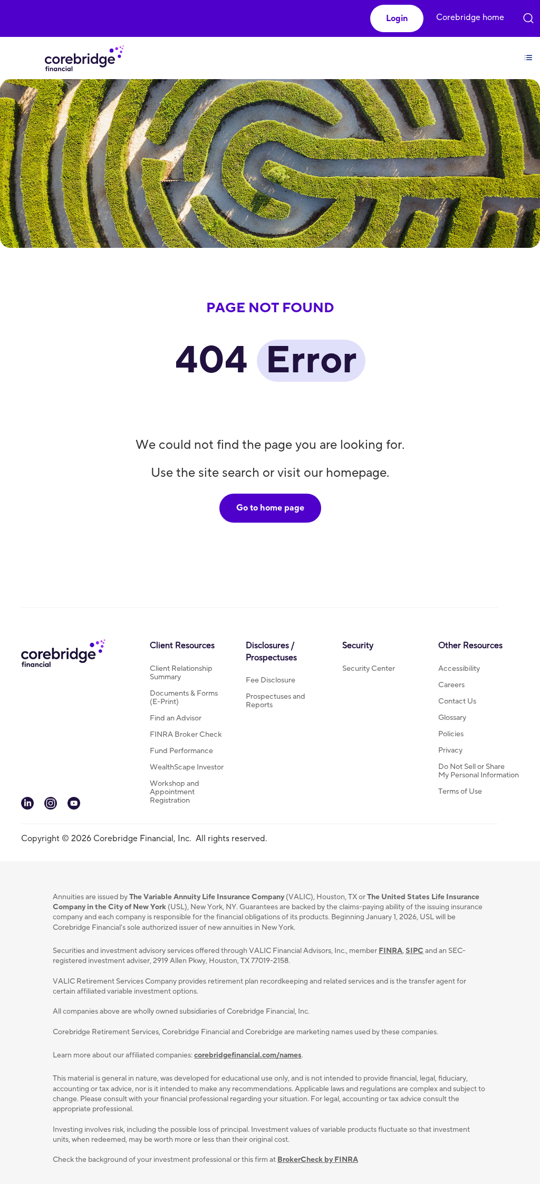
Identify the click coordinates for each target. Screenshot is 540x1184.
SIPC (414, 951)
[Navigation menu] (528, 51)
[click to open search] (528, 16)
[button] (396, 18)
